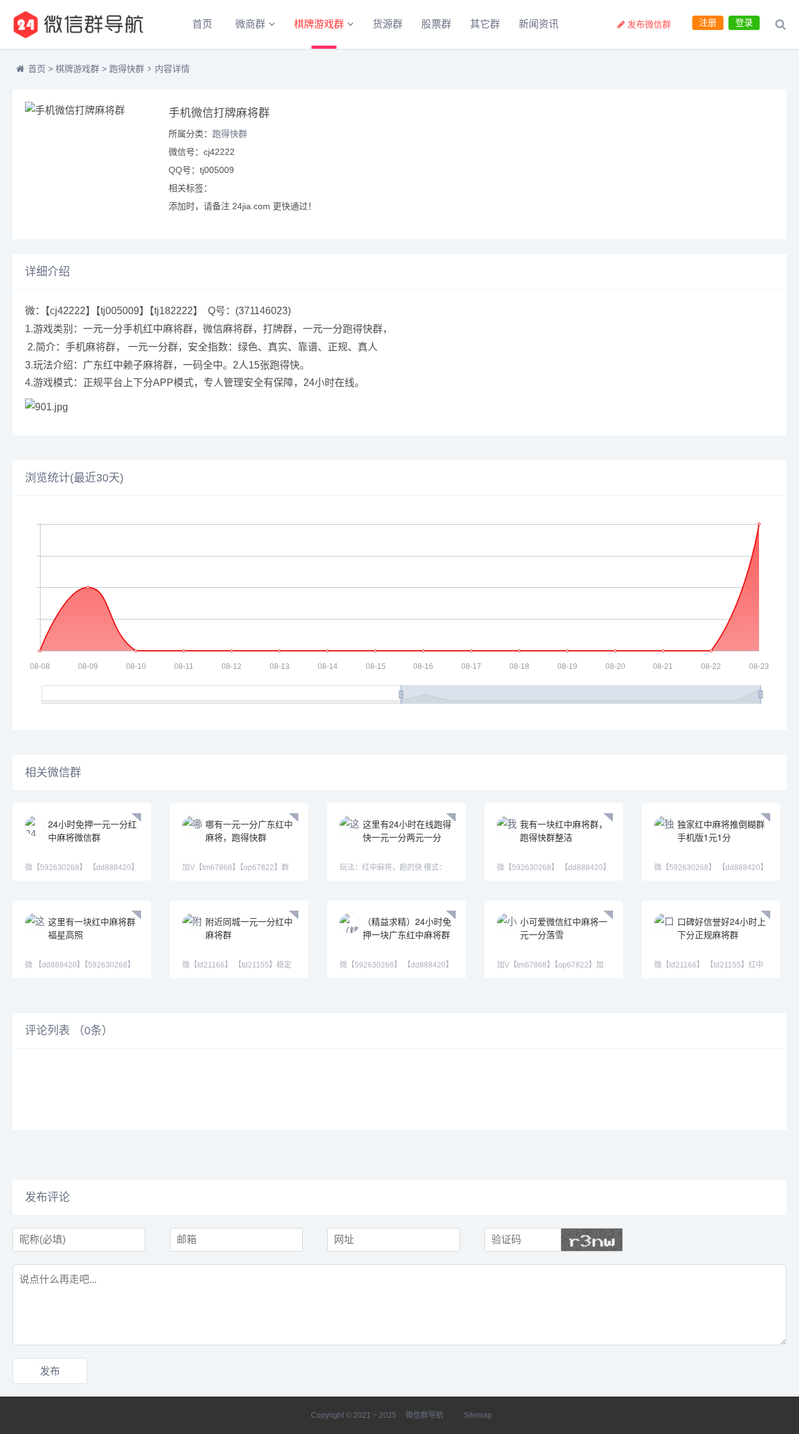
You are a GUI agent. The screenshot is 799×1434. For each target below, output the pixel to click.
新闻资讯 (539, 24)
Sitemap (478, 1415)
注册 (708, 22)
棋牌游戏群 (319, 24)
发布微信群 (649, 24)
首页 (202, 24)
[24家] (81, 24)
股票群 (436, 24)
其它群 (485, 24)
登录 (744, 22)
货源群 (388, 24)
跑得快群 (126, 69)
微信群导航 (424, 1415)
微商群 (250, 24)
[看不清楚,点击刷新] (592, 1240)
